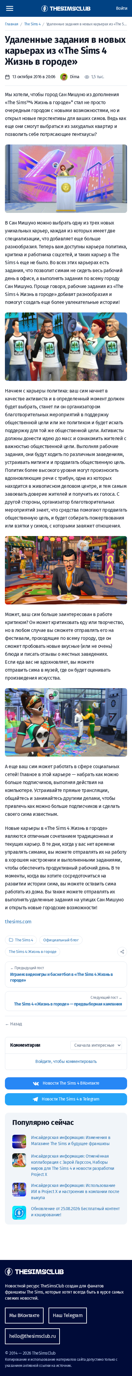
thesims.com (18, 922)
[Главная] (66, 8)
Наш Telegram (68, 1315)
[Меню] (9, 8)
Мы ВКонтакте (24, 1315)
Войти (121, 8)
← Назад (13, 1024)
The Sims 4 (32, 24)
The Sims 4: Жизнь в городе (32, 951)
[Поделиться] (122, 952)
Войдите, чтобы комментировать (66, 1061)
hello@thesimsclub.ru (32, 1336)
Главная (12, 24)
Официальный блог (61, 940)
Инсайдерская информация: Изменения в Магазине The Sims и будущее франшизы (70, 1140)
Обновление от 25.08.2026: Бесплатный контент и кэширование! (75, 1211)
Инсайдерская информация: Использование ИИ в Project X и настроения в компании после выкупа (75, 1191)
